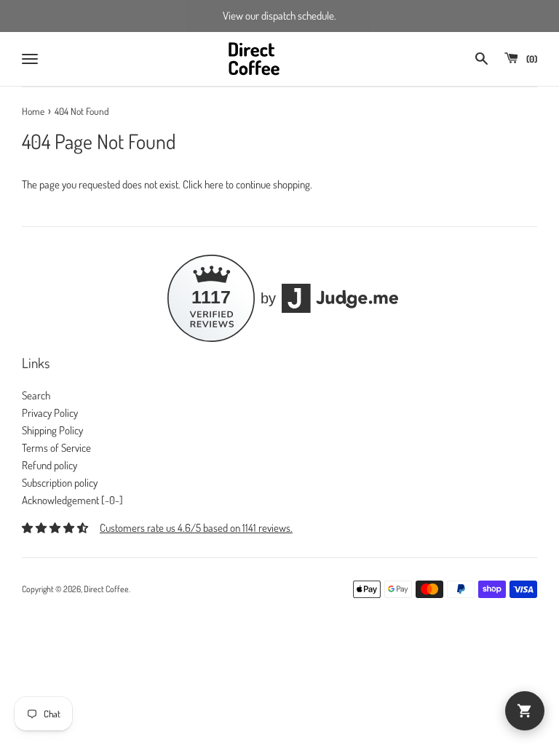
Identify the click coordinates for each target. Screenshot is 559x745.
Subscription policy (60, 483)
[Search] (481, 58)
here (214, 184)
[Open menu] (30, 59)
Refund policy (49, 465)
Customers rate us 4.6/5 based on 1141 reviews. (196, 528)
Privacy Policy (50, 413)
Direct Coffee (106, 588)
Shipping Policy (52, 430)
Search (36, 395)
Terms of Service (56, 448)
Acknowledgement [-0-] (72, 500)
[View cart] (524, 710)
